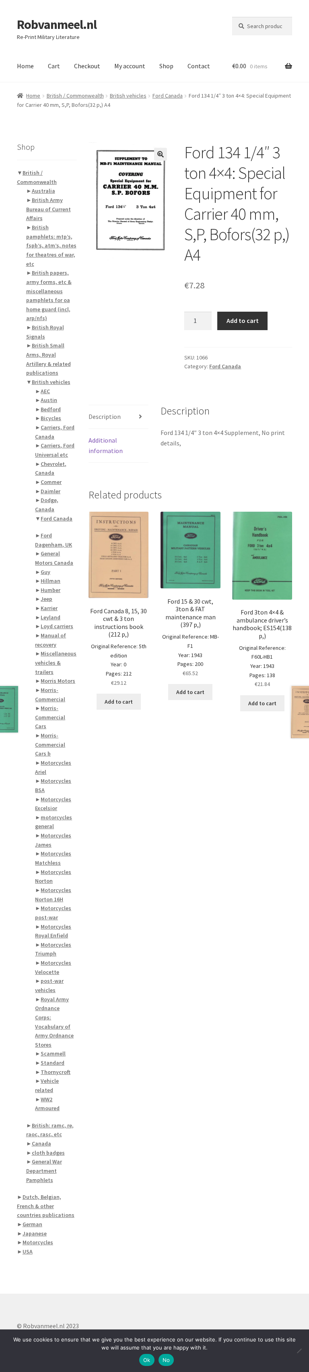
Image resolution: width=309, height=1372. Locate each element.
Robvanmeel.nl (57, 24)
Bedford (51, 409)
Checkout (87, 66)
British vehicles (128, 95)
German (32, 1224)
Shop (166, 66)
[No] (299, 1351)
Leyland (50, 617)
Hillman (50, 580)
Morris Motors (58, 680)
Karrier (49, 608)
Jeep (46, 598)
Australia (43, 190)
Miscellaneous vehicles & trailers (55, 662)
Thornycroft (55, 1072)
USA (28, 1251)
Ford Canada (167, 95)
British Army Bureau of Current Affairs (48, 209)
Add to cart (243, 320)
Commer (51, 482)
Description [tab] (105, 416)
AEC (45, 391)
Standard (52, 1062)
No (166, 1360)
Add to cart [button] (119, 701)
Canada (41, 1143)
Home (25, 66)
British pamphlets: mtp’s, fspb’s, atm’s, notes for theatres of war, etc (51, 245)
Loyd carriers (57, 626)
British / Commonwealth (75, 95)
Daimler (50, 491)
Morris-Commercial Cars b (50, 744)
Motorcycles (38, 1242)
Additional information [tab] (106, 445)
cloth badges (48, 1152)
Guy (45, 572)
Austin (49, 400)
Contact (198, 66)
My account (129, 66)
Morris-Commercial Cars (50, 717)
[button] (160, 154)
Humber (50, 590)
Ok (146, 1360)
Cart (54, 66)
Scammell (53, 1053)
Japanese (35, 1233)
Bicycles (51, 418)
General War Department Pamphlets (44, 1170)
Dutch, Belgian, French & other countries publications (45, 1206)
